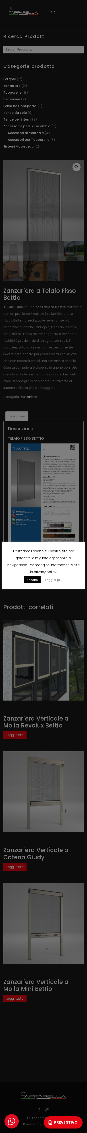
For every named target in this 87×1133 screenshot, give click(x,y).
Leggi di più (53, 580)
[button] (11, 1121)
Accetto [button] (32, 580)
